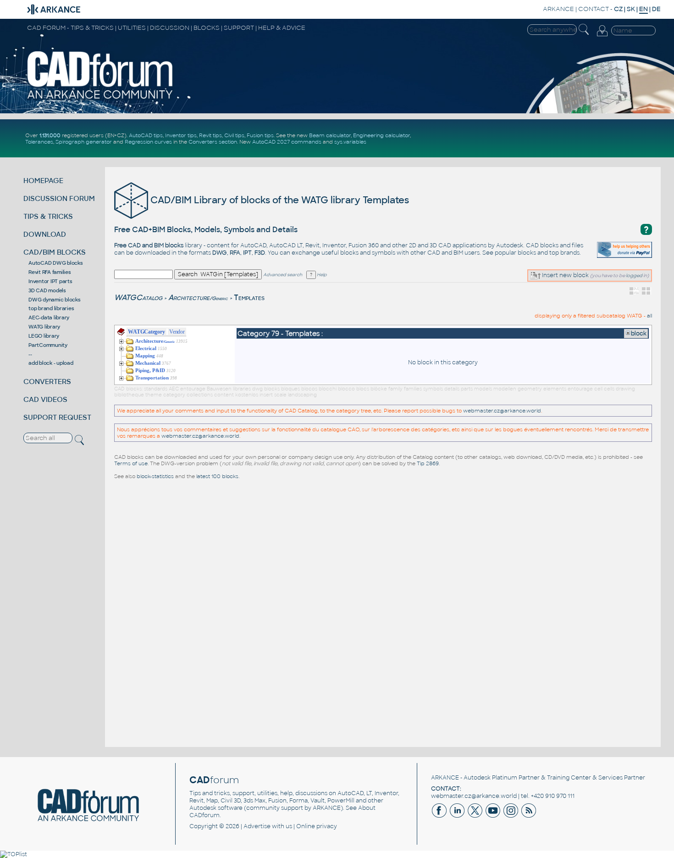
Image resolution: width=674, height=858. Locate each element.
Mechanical (147, 363)
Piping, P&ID (150, 370)
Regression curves (148, 142)
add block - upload (50, 363)
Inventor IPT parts (50, 281)
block (638, 333)
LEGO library (43, 336)
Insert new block (565, 275)
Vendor (177, 332)
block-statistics (155, 476)
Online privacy (316, 826)
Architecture (198, 297)
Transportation (152, 377)
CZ (618, 9)
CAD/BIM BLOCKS (54, 252)
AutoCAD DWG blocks (55, 263)
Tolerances (39, 142)
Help (321, 275)
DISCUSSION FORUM (59, 198)
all (649, 315)
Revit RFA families (49, 272)
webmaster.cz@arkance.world (502, 410)
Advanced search (282, 275)
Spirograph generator (83, 142)
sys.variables (350, 142)
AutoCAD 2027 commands (286, 142)
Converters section (212, 142)
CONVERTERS (47, 381)
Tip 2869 (428, 463)
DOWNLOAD (44, 234)
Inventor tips (181, 135)
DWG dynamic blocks (54, 299)
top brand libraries (51, 308)
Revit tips (210, 135)
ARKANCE (558, 9)
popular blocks (515, 252)
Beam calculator (330, 135)
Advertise (257, 826)
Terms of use (131, 463)
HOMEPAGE (43, 180)
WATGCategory (146, 332)
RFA (235, 252)
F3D (259, 252)
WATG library (44, 326)
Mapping (145, 355)
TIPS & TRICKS (48, 216)
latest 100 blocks (217, 476)
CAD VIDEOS (45, 399)
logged (634, 276)
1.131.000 (50, 135)
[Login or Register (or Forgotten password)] (602, 36)
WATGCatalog (138, 297)
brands (570, 252)
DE (656, 9)
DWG (219, 252)
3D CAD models (47, 290)
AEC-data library (48, 317)
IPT (247, 252)
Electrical (145, 348)
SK (631, 9)
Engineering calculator (381, 135)
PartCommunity (47, 345)
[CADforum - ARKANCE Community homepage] (100, 98)
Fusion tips (260, 135)
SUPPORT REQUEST (57, 417)
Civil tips (234, 135)
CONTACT (593, 9)
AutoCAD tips (146, 135)
